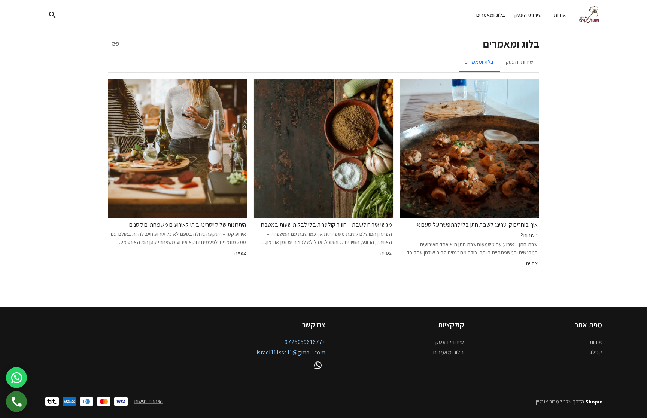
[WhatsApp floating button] (16, 377)
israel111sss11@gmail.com (291, 352)
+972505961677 (305, 342)
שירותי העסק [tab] (519, 61)
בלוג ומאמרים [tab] (479, 61)
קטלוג (595, 352)
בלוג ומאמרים (490, 15)
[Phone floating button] (16, 401)
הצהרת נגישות (148, 401)
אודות (560, 15)
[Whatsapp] (317, 365)
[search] (52, 14)
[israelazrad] (590, 15)
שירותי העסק (528, 15)
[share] (115, 43)
